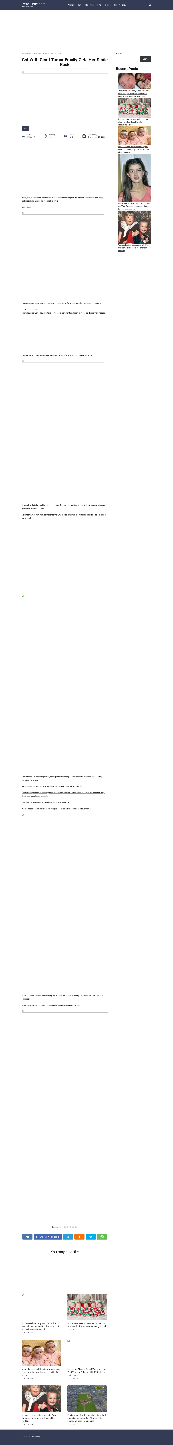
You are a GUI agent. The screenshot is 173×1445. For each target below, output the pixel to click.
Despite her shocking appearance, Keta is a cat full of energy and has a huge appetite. (57, 355)
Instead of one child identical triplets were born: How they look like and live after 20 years (41, 1372)
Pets (99, 5)
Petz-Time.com (34, 4)
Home (24, 53)
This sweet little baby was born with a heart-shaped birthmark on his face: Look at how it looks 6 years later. (40, 1326)
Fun (79, 5)
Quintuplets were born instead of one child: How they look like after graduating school (87, 1325)
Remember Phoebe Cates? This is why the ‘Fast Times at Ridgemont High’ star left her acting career (87, 1372)
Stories (108, 5)
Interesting (89, 5)
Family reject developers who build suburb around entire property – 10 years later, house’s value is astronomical (86, 1418)
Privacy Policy (120, 5)
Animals (71, 5)
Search (119, 53)
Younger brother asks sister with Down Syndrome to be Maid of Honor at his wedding (39, 1418)
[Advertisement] (86, 32)
